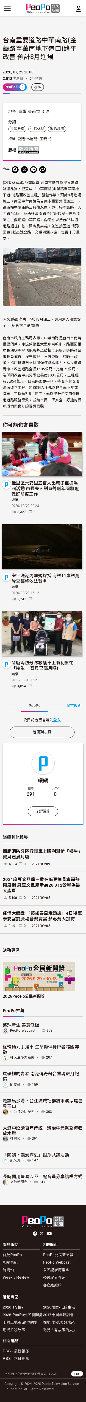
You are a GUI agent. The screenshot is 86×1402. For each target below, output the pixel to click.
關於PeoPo (12, 1254)
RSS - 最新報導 (16, 1350)
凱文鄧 (15, 1160)
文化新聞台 (19, 1182)
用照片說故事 (14, 1329)
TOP (77, 1374)
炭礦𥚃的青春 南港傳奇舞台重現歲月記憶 (41, 1076)
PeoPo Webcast (22, 1030)
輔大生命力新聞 (22, 1057)
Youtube (50, 1233)
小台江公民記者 (22, 1112)
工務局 (45, 139)
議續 (15, 500)
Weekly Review (16, 1277)
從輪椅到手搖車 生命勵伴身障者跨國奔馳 (41, 1049)
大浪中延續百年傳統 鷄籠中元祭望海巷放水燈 (43, 1130)
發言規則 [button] (74, 706)
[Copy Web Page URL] (42, 169)
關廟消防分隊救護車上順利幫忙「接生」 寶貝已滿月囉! (42, 665)
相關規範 (10, 1262)
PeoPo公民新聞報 (58, 1254)
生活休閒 (37, 129)
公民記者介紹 (54, 1277)
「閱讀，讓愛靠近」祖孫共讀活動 (36, 1154)
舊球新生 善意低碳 (21, 1025)
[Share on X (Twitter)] (24, 169)
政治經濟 (57, 129)
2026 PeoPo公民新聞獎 (23, 1314)
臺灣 (22, 111)
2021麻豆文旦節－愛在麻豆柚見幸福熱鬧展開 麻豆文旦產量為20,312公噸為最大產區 (41, 885)
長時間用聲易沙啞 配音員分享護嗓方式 (43, 1176)
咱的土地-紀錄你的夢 (20, 1322)
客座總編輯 (52, 1285)
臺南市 (34, 111)
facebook (35, 1233)
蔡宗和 (15, 1139)
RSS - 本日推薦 (16, 1358)
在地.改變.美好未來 (59, 1322)
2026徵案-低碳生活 (59, 1307)
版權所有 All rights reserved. (29, 149)
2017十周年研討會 (58, 1314)
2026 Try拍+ (13, 1307)
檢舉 (37, 87)
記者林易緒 (28, 139)
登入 (57, 719)
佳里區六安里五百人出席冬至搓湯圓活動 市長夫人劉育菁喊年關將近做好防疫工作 (45, 488)
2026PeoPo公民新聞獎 (24, 996)
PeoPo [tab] (35, 706)
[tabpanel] (42, 720)
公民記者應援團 (56, 1269)
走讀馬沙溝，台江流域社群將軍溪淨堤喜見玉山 (43, 1103)
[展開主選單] (7, 8)
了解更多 (43, 811)
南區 (46, 111)
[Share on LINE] (33, 169)
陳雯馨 (15, 1085)
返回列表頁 (42, 732)
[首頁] (43, 9)
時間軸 (8, 1269)
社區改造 (17, 129)
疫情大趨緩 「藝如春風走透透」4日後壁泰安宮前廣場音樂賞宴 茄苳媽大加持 (42, 916)
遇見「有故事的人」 (60, 1329)
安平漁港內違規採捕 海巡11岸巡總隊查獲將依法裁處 (45, 578)
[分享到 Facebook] (15, 169)
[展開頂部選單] (78, 8)
